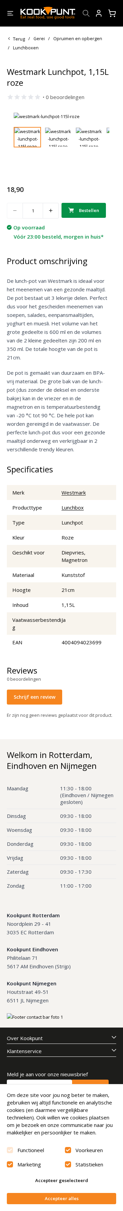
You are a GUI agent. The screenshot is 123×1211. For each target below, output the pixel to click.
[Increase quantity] (51, 211)
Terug (19, 39)
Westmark (74, 492)
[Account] (99, 13)
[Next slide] (100, 116)
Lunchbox (73, 507)
